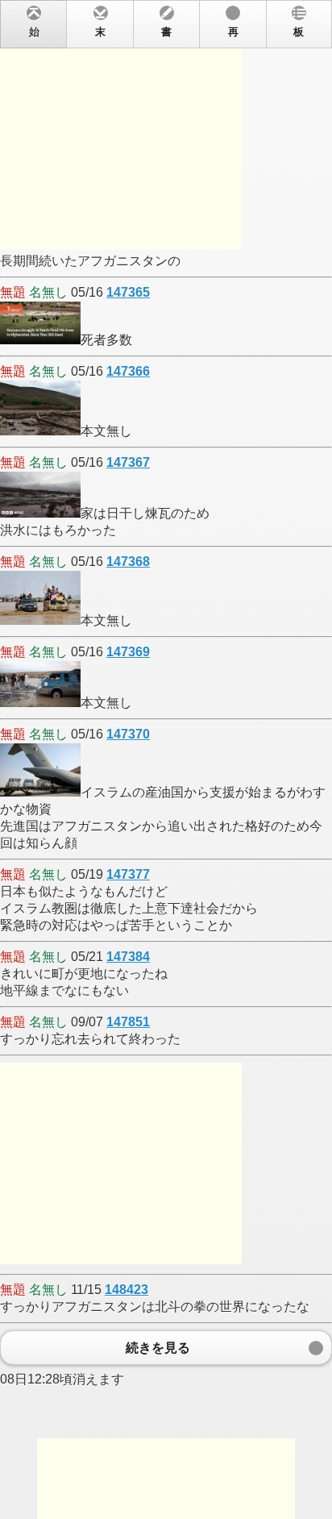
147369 (128, 652)
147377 (128, 874)
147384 (128, 956)
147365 (128, 292)
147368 (128, 561)
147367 (128, 462)
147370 (128, 734)
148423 (126, 1289)
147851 (128, 1022)
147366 (128, 371)
